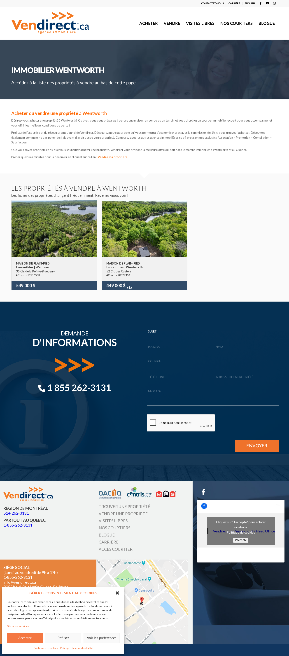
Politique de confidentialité (76, 648)
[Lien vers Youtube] (267, 3)
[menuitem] (212, 3)
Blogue (107, 534)
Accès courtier (116, 549)
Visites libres (113, 520)
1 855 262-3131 (78, 387)
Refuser (63, 638)
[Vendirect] (50, 23)
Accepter (24, 638)
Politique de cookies (46, 648)
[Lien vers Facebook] (260, 3)
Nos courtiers (114, 527)
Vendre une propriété (123, 513)
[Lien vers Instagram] (274, 3)
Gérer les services (18, 626)
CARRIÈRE (234, 3)
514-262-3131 (16, 513)
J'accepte (241, 540)
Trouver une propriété (124, 506)
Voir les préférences (102, 638)
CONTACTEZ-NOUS (212, 3)
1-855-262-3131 (17, 524)
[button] (117, 593)
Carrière (109, 541)
